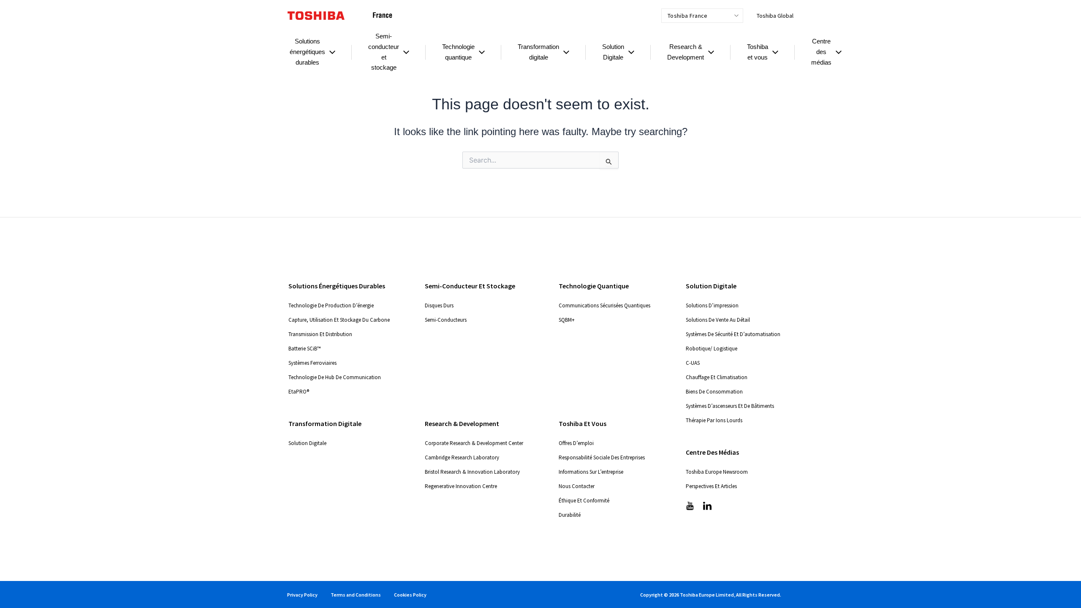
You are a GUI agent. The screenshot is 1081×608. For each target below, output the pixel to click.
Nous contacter (577, 486)
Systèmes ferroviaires (312, 362)
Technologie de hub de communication (334, 377)
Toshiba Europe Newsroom (717, 471)
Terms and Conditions (356, 595)
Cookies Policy (410, 595)
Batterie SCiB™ (304, 348)
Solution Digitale (307, 443)
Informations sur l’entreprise (591, 471)
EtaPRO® (298, 391)
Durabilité (570, 514)
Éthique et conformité (584, 500)
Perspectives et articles (711, 486)
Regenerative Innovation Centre (461, 486)
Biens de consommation (714, 391)
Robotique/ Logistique (711, 348)
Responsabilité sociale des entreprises (602, 457)
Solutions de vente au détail (718, 319)
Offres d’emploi (576, 443)
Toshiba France (687, 15)
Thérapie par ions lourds (714, 420)
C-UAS (693, 362)
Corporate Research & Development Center (474, 443)
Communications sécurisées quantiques (604, 305)
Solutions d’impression (712, 305)
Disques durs (439, 305)
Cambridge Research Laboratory (462, 457)
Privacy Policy (302, 595)
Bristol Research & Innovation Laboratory (472, 471)
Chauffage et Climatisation (716, 377)
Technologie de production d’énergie (331, 305)
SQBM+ (567, 319)
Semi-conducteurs (446, 319)
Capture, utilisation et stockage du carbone (339, 319)
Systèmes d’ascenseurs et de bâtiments (730, 406)
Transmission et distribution (320, 334)
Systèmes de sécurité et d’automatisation (733, 334)
